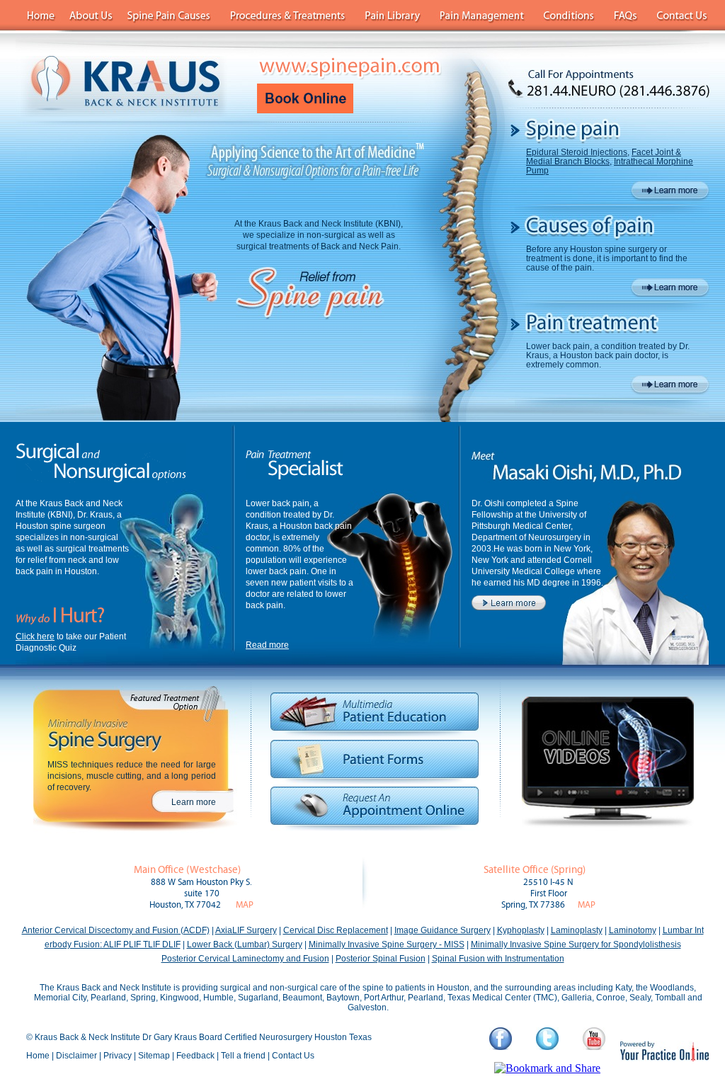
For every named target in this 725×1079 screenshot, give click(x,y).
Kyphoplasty (520, 930)
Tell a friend (243, 1056)
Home (38, 1056)
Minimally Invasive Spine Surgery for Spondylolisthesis (576, 944)
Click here (35, 636)
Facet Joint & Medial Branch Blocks (603, 156)
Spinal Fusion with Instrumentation (498, 959)
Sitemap (154, 1056)
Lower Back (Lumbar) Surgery (244, 944)
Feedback (195, 1056)
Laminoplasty (577, 930)
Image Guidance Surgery (442, 930)
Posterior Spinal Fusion (381, 959)
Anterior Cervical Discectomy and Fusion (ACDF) (116, 930)
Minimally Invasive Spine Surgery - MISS (386, 944)
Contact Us (293, 1056)
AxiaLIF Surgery (246, 930)
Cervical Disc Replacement (335, 930)
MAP (244, 905)
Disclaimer (76, 1056)
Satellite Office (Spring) (535, 870)
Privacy (117, 1056)
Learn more (193, 802)
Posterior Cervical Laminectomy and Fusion (245, 959)
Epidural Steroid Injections (576, 152)
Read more (267, 645)
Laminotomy (632, 930)
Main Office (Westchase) (187, 870)
